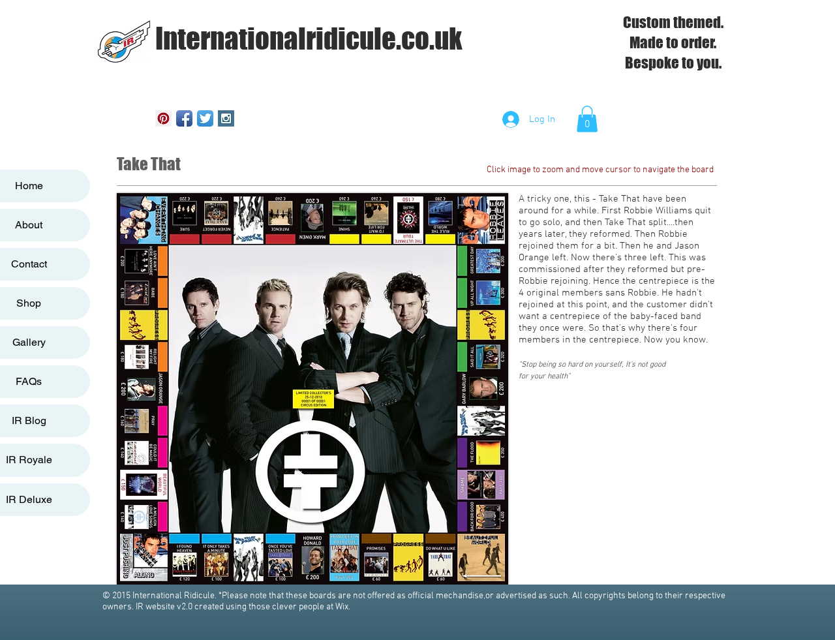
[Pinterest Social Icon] (163, 118)
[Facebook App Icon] (184, 118)
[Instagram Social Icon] (226, 118)
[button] (587, 119)
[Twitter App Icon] (205, 118)
